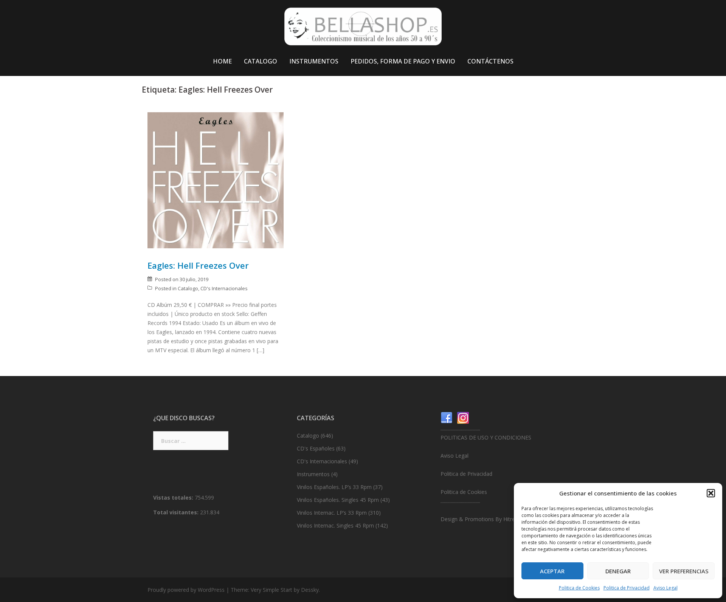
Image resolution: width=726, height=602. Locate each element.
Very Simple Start (271, 589)
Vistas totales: (174, 497)
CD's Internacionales (224, 288)
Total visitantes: (176, 512)
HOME (222, 61)
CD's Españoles (316, 448)
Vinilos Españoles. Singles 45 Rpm (338, 499)
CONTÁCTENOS (490, 61)
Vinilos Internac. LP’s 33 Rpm (332, 512)
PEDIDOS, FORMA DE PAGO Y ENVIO (403, 61)
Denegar (618, 571)
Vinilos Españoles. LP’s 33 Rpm (334, 487)
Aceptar (552, 571)
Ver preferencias (684, 571)
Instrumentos (313, 474)
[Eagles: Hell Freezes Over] (215, 179)
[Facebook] (447, 417)
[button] (711, 493)
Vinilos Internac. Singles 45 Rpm (335, 525)
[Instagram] (463, 417)
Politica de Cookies (579, 588)
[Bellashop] (363, 28)
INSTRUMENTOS (313, 61)
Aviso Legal (665, 588)
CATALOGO (260, 61)
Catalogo (188, 288)
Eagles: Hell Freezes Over (198, 265)
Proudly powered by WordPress (186, 589)
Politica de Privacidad (626, 588)
